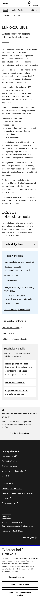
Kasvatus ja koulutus (12, 15)
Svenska (12, 10)
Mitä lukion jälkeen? (15, 382)
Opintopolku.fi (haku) (12, 327)
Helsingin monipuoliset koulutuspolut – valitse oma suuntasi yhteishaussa (18, 367)
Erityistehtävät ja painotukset (17, 309)
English (21, 10)
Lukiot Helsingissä (9, 333)
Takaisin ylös (28, 537)
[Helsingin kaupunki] (6, 516)
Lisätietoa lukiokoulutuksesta (14, 339)
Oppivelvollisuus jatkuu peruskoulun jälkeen (16, 392)
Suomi (5, 10)
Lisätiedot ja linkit (14, 244)
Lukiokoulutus (10, 280)
